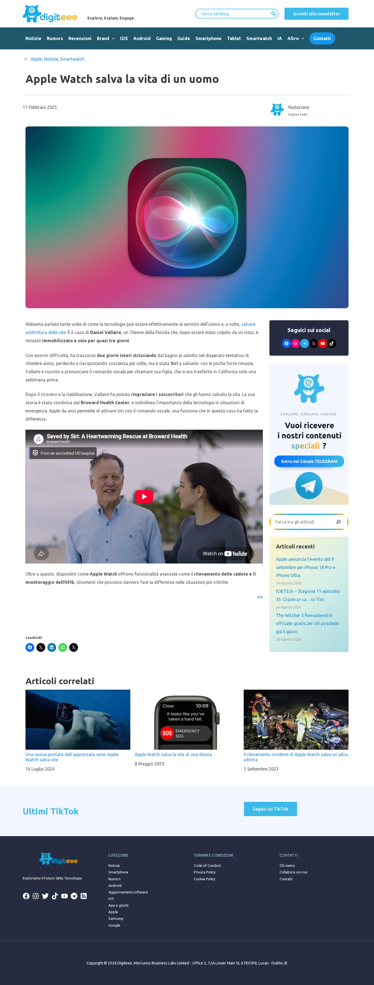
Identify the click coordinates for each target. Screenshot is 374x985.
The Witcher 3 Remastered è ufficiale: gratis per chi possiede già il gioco (307, 623)
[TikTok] (54, 896)
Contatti (286, 879)
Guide (183, 38)
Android (142, 38)
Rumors (55, 38)
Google (114, 925)
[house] (26, 59)
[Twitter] (45, 896)
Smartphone (208, 38)
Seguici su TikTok (270, 808)
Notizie (33, 38)
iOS (124, 38)
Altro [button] (293, 38)
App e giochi (118, 905)
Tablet (234, 38)
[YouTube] (64, 896)
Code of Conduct (207, 865)
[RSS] (83, 896)
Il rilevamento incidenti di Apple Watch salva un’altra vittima (296, 757)
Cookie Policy (204, 879)
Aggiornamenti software (128, 892)
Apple (36, 58)
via (260, 596)
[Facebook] (26, 896)
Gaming (164, 38)
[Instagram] (35, 896)
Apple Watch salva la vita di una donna (173, 754)
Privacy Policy (204, 872)
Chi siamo (287, 865)
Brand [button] (103, 38)
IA (279, 38)
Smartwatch (259, 38)
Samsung (115, 918)
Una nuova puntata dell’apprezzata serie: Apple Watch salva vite (72, 757)
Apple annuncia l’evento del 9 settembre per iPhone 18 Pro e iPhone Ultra (305, 567)
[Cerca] (273, 14)
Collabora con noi (293, 872)
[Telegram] (74, 896)
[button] (112, 38)
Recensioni (79, 38)
